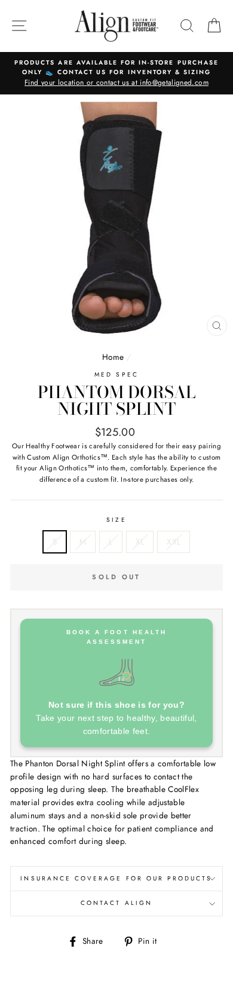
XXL (173, 542)
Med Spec (116, 374)
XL (140, 542)
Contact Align (116, 902)
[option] (116, 73)
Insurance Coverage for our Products (116, 878)
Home (113, 357)
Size (116, 519)
